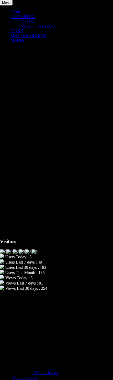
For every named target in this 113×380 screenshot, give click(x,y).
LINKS (17, 31)
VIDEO (27, 21)
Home (16, 12)
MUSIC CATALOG (38, 26)
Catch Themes (25, 377)
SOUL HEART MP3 (28, 35)
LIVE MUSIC (23, 16)
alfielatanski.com (45, 373)
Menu (6, 3)
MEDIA (17, 40)
